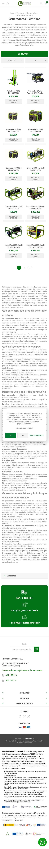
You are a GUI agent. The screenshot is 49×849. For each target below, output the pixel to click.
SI (11, 435)
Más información (37, 435)
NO (23, 435)
